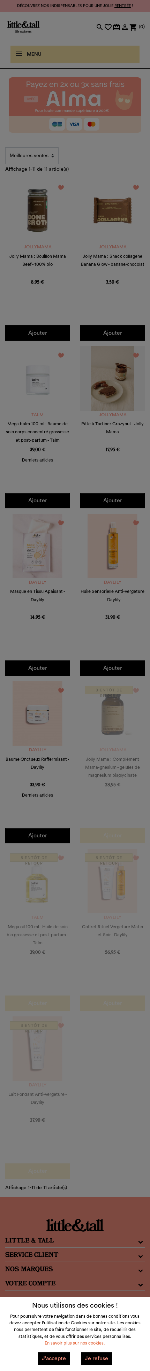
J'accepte (54, 1358)
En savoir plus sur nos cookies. (75, 1343)
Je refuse (96, 1358)
